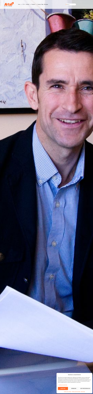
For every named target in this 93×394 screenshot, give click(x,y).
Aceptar (63, 388)
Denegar (73, 388)
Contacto (39, 4)
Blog (42, 4)
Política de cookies (67, 391)
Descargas (46, 4)
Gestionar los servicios (63, 384)
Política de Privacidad (76, 391)
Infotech (27, 4)
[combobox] (71, 4)
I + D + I (23, 4)
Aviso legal (83, 391)
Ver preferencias (85, 388)
